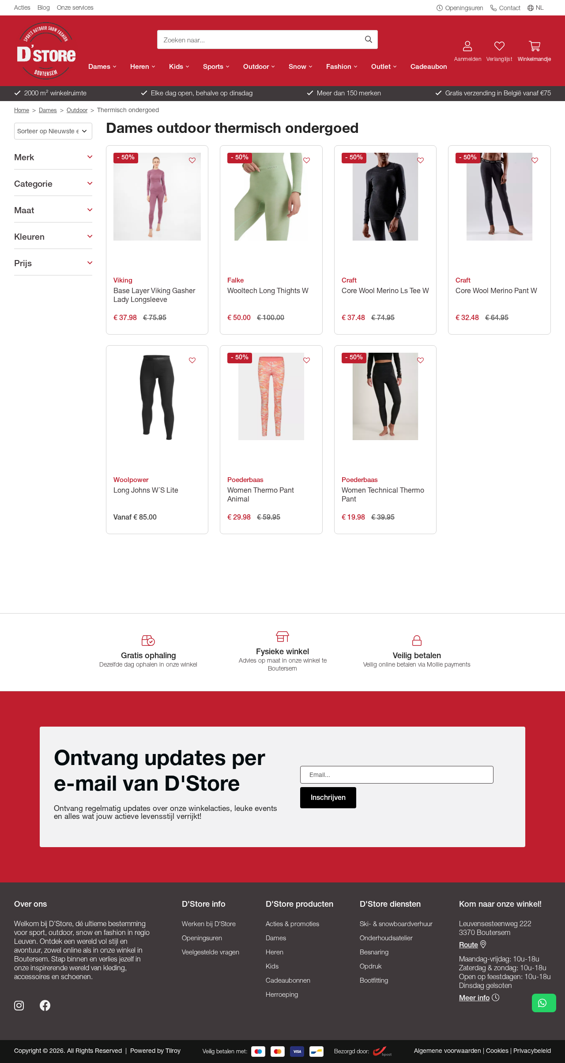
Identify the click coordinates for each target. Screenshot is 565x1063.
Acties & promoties (292, 924)
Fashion (339, 67)
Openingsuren (463, 9)
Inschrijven (328, 798)
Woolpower (130, 480)
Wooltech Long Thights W (268, 291)
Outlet (381, 67)
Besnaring (374, 953)
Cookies (498, 1051)
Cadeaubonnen (288, 981)
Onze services (75, 8)
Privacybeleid (532, 1051)
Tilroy (173, 1051)
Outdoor (257, 67)
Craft (349, 281)
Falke (235, 281)
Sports (214, 67)
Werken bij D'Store (209, 924)
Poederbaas (245, 480)
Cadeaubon (429, 67)
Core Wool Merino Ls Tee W (385, 291)
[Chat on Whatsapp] (544, 1003)
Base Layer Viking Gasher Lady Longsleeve (154, 296)
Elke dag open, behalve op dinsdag (200, 93)
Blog (44, 8)
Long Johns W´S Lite (145, 491)
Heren (140, 67)
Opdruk (371, 967)
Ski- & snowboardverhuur (396, 924)
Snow (298, 67)
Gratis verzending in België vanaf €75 (497, 93)
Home (21, 111)
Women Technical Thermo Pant (383, 496)
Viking (122, 281)
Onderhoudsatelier (386, 938)
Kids (177, 67)
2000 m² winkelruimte (55, 93)
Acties (22, 8)
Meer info (474, 999)
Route (468, 946)
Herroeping (282, 995)
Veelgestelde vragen (210, 953)
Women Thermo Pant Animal (260, 496)
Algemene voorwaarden (448, 1051)
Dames (100, 67)
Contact (508, 9)
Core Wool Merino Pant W (496, 291)
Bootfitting (374, 981)
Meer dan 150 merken (348, 93)
